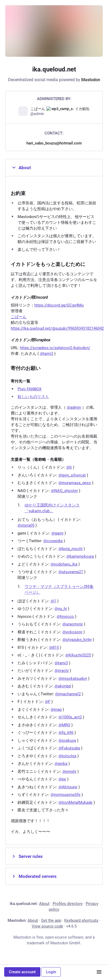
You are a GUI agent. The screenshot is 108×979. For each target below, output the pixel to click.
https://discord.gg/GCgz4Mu (59, 305)
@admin (74, 407)
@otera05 (26, 525)
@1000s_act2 (70, 717)
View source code (47, 926)
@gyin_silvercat (72, 475)
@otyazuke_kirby (77, 639)
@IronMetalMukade (75, 802)
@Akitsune (67, 787)
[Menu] (99, 972)
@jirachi (62, 670)
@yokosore (72, 632)
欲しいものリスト (33, 396)
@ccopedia (53, 540)
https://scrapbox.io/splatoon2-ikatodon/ (55, 347)
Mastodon (90, 79)
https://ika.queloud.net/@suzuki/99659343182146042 (57, 328)
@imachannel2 (68, 694)
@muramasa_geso (74, 482)
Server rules (31, 856)
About (25, 167)
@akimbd (63, 686)
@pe (62, 779)
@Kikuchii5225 (78, 655)
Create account (22, 972)
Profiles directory (68, 903)
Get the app (51, 920)
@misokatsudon (72, 678)
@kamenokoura (80, 556)
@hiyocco (65, 616)
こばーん (18, 316)
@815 (54, 647)
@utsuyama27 (70, 571)
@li (69, 467)
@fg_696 (65, 732)
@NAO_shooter (64, 490)
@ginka (61, 763)
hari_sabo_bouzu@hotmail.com (54, 143)
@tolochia (67, 756)
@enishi (69, 771)
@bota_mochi (70, 548)
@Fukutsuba (69, 748)
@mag (56, 709)
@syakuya (67, 740)
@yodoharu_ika (64, 564)
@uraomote (72, 624)
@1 (53, 601)
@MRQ (64, 725)
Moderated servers (38, 876)
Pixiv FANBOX (29, 389)
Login (51, 972)
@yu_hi (61, 608)
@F (47, 701)
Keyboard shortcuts (81, 920)
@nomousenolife (65, 794)
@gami (57, 533)
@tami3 (46, 353)
